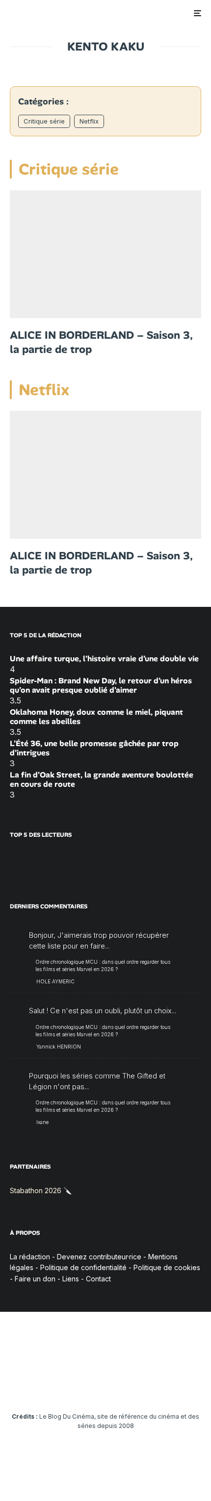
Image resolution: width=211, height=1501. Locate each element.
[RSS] (182, 1386)
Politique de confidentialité (83, 1267)
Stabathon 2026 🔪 (41, 1190)
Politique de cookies (166, 1267)
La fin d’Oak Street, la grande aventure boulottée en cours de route (101, 779)
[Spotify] (163, 1386)
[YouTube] (86, 1386)
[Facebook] (29, 1386)
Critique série (44, 121)
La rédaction (30, 1256)
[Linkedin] (105, 1386)
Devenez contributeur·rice (99, 1256)
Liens (70, 1279)
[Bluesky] (124, 1386)
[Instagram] (67, 1386)
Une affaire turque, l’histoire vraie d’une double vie (104, 658)
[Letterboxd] (144, 1386)
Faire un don (35, 1279)
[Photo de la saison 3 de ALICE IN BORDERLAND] (105, 254)
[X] (48, 1386)
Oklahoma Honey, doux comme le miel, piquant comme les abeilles (96, 716)
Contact (98, 1279)
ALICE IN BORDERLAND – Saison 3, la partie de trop (101, 342)
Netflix (89, 121)
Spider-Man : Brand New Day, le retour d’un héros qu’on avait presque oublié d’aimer (101, 685)
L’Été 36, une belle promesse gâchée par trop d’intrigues (94, 748)
